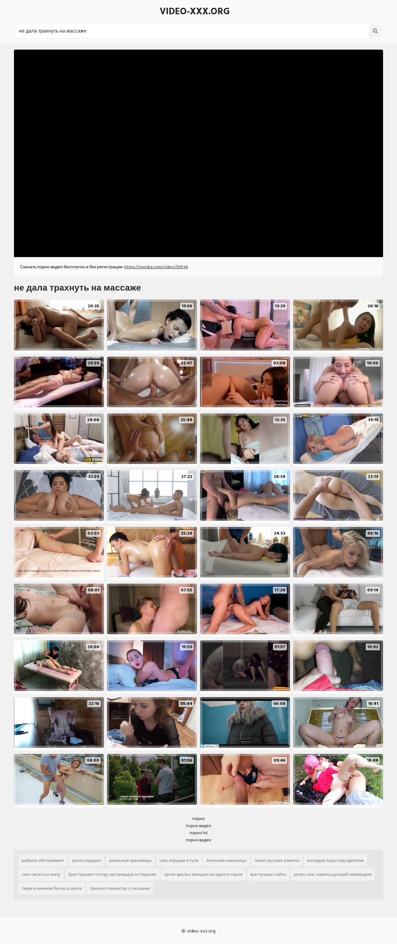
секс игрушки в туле (178, 860)
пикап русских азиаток (277, 860)
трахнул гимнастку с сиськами (120, 888)
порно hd (198, 832)
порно (198, 818)
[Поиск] (375, 31)
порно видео (198, 825)
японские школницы (226, 860)
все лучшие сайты (268, 874)
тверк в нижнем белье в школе (52, 888)
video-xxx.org (195, 11)
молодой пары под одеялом (335, 860)
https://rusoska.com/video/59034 (156, 266)
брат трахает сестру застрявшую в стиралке (112, 874)
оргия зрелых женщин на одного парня (203, 874)
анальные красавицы (130, 860)
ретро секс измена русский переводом (333, 874)
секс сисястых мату (41, 874)
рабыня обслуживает (43, 860)
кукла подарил (86, 860)
